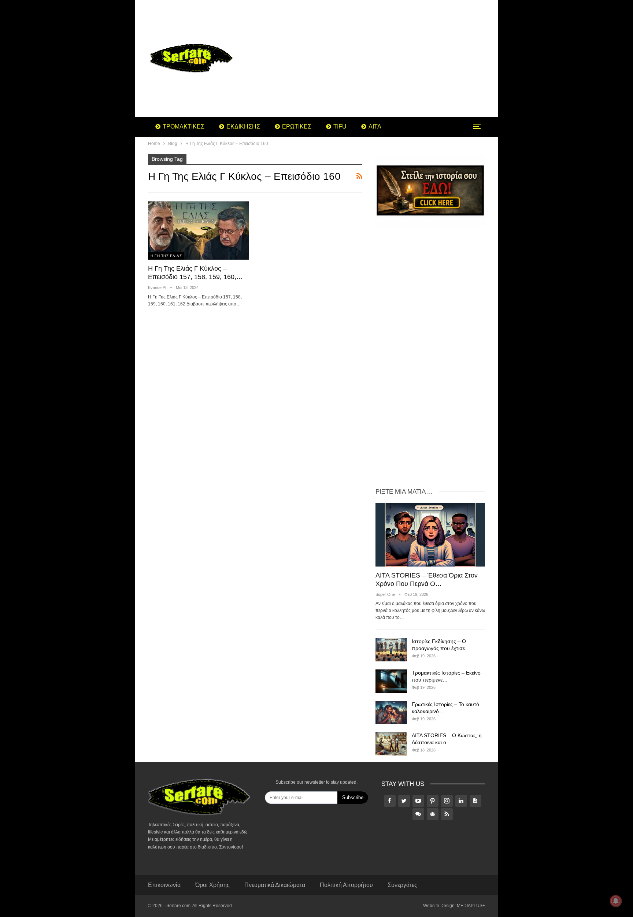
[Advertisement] (375, 58)
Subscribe (352, 797)
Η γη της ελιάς (166, 256)
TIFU (340, 126)
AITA (375, 126)
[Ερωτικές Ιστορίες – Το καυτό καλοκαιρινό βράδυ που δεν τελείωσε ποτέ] (391, 712)
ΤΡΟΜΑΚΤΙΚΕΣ (183, 126)
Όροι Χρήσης (212, 885)
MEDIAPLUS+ (471, 905)
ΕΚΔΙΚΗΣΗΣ (243, 126)
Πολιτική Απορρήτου (346, 885)
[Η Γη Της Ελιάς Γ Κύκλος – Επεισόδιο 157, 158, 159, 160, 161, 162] (198, 230)
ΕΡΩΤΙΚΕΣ (296, 126)
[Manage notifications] (616, 901)
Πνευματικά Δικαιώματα (274, 885)
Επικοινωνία (164, 885)
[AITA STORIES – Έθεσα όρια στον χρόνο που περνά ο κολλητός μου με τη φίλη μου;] (430, 534)
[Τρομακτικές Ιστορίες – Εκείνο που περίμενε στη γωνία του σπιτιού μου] (391, 681)
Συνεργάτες (402, 885)
